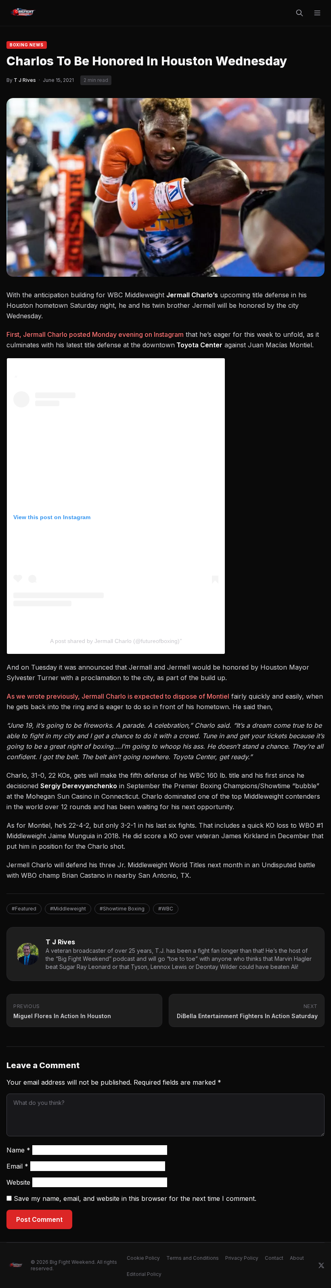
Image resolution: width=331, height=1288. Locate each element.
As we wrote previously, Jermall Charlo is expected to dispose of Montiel (117, 696)
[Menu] (317, 13)
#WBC (165, 909)
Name (18, 1150)
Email (17, 1166)
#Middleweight (68, 909)
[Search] (299, 13)
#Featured (24, 909)
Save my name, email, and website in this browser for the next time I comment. (135, 1198)
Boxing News (27, 44)
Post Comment (39, 1219)
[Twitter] (321, 1265)
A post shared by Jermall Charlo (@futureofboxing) (115, 641)
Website (18, 1182)
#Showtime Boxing (122, 909)
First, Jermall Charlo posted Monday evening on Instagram (95, 334)
